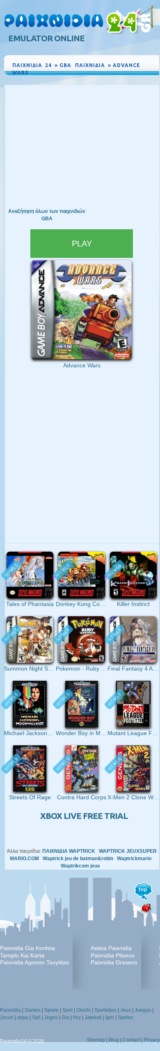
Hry (77, 1017)
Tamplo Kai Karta (22, 955)
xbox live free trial (84, 816)
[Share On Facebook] (135, 80)
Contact (131, 1040)
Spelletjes (105, 1010)
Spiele (51, 1010)
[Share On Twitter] (143, 80)
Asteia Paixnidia (111, 948)
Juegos (143, 1010)
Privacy (152, 1040)
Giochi (83, 1010)
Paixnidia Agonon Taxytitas (34, 962)
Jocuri (7, 1017)
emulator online (46, 38)
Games (33, 1010)
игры (22, 1017)
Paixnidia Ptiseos (113, 955)
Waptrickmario (134, 858)
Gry (65, 1017)
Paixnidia (10, 1010)
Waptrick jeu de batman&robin (78, 858)
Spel (67, 1010)
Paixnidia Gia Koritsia (27, 948)
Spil (36, 1017)
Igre (109, 1017)
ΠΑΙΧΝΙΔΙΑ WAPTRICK (68, 851)
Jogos (51, 1017)
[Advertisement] (81, 146)
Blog (114, 1040)
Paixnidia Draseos (114, 962)
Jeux (125, 1010)
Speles (125, 1017)
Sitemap (96, 1040)
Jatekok (93, 1017)
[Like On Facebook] (125, 80)
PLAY (82, 243)
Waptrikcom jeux (80, 866)
